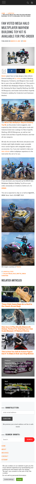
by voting (18, 78)
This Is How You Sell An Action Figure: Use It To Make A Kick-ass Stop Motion (18, 353)
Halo (14, 273)
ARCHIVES (5, 453)
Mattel (19, 267)
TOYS (11, 271)
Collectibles (7, 273)
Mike (24, 41)
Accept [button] (19, 479)
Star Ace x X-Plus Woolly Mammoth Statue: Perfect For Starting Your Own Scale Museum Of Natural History (17, 329)
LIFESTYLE (6, 271)
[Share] (11, 71)
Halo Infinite (5, 151)
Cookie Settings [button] (8, 479)
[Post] (20, 71)
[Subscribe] (29, 71)
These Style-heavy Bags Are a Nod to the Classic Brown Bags (17, 305)
